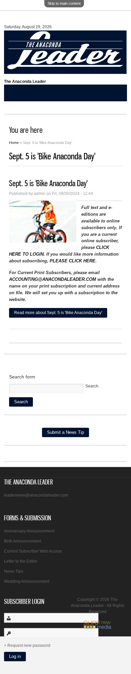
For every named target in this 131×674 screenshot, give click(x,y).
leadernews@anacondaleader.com (36, 495)
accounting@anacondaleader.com (52, 279)
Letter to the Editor (20, 561)
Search (91, 386)
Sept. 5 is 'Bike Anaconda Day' (48, 183)
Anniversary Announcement (29, 531)
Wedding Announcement (26, 581)
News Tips (13, 571)
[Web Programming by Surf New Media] (97, 627)
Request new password (28, 645)
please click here (72, 260)
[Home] (65, 70)
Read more (58, 312)
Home (14, 143)
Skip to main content (64, 3)
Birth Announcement (22, 541)
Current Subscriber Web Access (33, 551)
